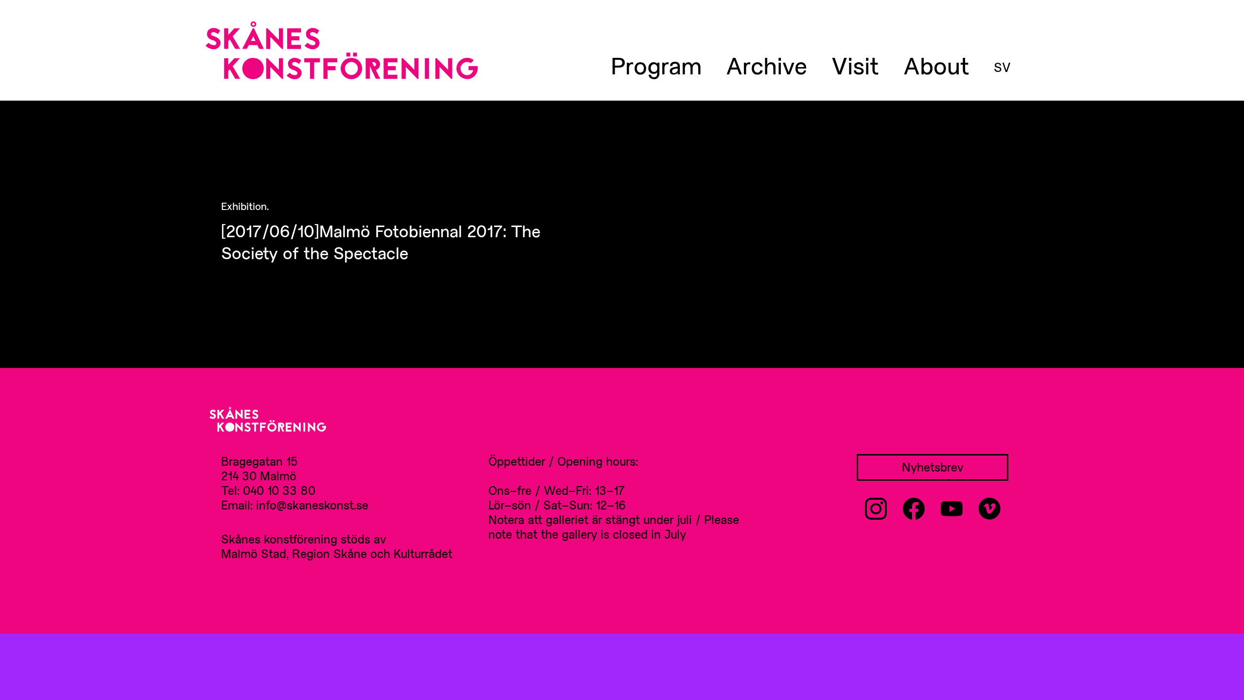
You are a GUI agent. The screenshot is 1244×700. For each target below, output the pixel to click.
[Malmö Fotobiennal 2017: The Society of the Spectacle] (403, 231)
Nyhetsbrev (933, 467)
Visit (855, 65)
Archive (766, 65)
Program (656, 65)
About (936, 65)
